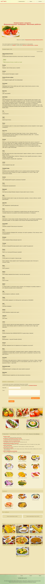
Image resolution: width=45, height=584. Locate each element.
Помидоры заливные (34, 417)
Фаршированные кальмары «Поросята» (11, 443)
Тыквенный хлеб (6, 533)
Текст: (3, 390)
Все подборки (5, 512)
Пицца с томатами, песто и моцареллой (21, 545)
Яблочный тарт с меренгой (21, 533)
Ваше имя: (4, 387)
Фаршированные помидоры (8, 417)
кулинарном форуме (33, 385)
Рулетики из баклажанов (10, 428)
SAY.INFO (3, 1)
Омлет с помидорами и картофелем (10, 451)
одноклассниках (30, 45)
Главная (22, 575)
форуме (14, 45)
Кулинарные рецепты (22, 1)
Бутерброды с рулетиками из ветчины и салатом (12, 438)
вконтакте (25, 45)
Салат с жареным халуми (21, 556)
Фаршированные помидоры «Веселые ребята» (22, 24)
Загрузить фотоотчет (35, 398)
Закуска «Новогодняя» (7, 445)
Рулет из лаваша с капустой (35, 533)
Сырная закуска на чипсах (8, 447)
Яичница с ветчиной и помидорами (30, 429)
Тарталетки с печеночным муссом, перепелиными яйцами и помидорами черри (22, 417)
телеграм (36, 45)
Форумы (31, 1)
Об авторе (40, 1)
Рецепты (31, 575)
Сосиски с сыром (6, 436)
